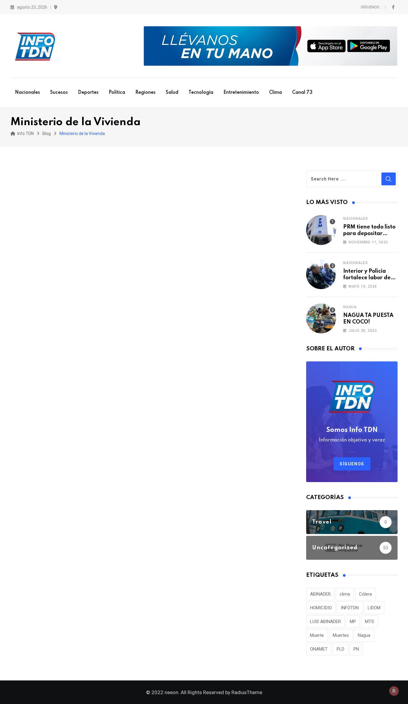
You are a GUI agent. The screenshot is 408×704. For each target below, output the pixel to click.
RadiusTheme (246, 692)
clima (345, 594)
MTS (369, 621)
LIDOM (374, 608)
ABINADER (320, 594)
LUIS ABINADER (325, 621)
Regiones (145, 92)
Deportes (88, 92)
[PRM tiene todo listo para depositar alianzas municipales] (321, 230)
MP (353, 621)
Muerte (317, 635)
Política (117, 92)
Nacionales (27, 92)
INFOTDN (350, 608)
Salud (172, 92)
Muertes (341, 635)
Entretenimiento (241, 92)
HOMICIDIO (321, 608)
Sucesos (59, 92)
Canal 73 (302, 92)
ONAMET (319, 649)
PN (356, 649)
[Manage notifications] (394, 691)
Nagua (350, 307)
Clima (275, 92)
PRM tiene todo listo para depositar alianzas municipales (370, 233)
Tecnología (200, 92)
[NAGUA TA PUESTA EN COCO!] (321, 318)
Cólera (365, 594)
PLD (340, 649)
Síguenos (352, 463)
